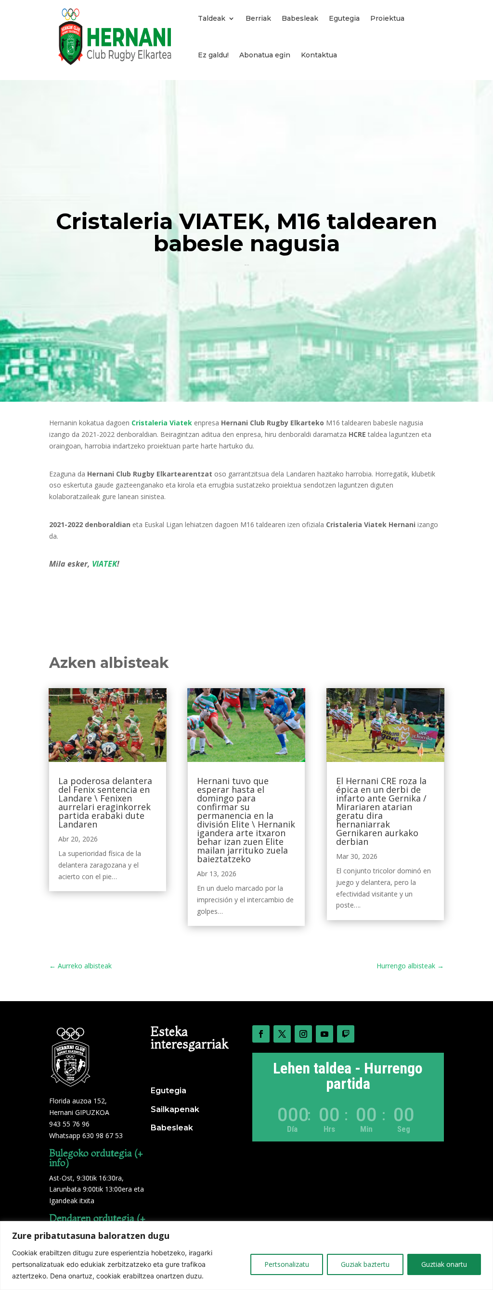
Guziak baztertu (365, 1264)
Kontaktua (319, 55)
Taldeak (211, 18)
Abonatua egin (264, 55)
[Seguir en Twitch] (345, 1034)
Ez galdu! (213, 55)
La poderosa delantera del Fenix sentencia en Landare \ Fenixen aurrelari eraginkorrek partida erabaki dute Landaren (105, 802)
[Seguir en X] (282, 1034)
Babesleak (300, 18)
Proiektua (387, 18)
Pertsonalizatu (286, 1264)
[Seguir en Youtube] (324, 1034)
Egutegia (344, 18)
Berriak (258, 18)
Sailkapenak (175, 1109)
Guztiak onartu (444, 1264)
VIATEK (104, 563)
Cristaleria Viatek (161, 422)
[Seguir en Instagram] (303, 1034)
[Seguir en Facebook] (261, 1034)
